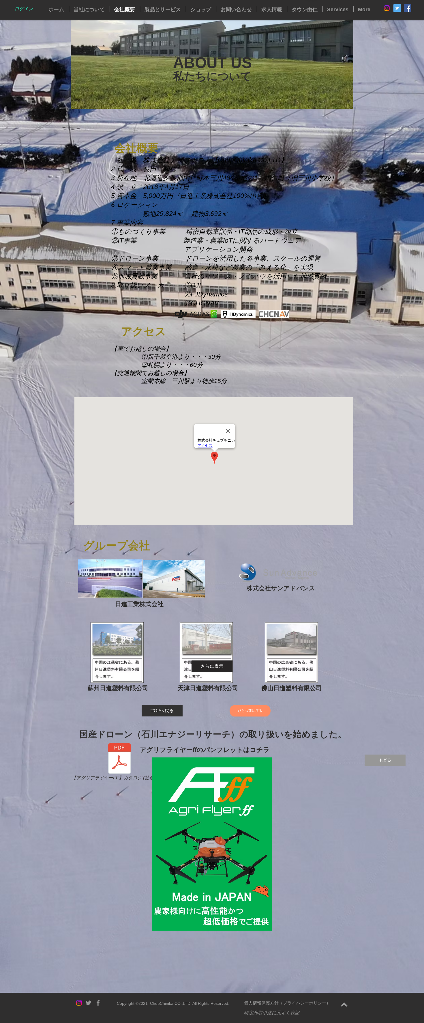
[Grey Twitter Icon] (88, 1003)
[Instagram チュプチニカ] (387, 8)
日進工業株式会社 (206, 195)
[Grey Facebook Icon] (98, 1003)
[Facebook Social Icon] (407, 8)
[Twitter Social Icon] (397, 8)
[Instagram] (79, 1003)
